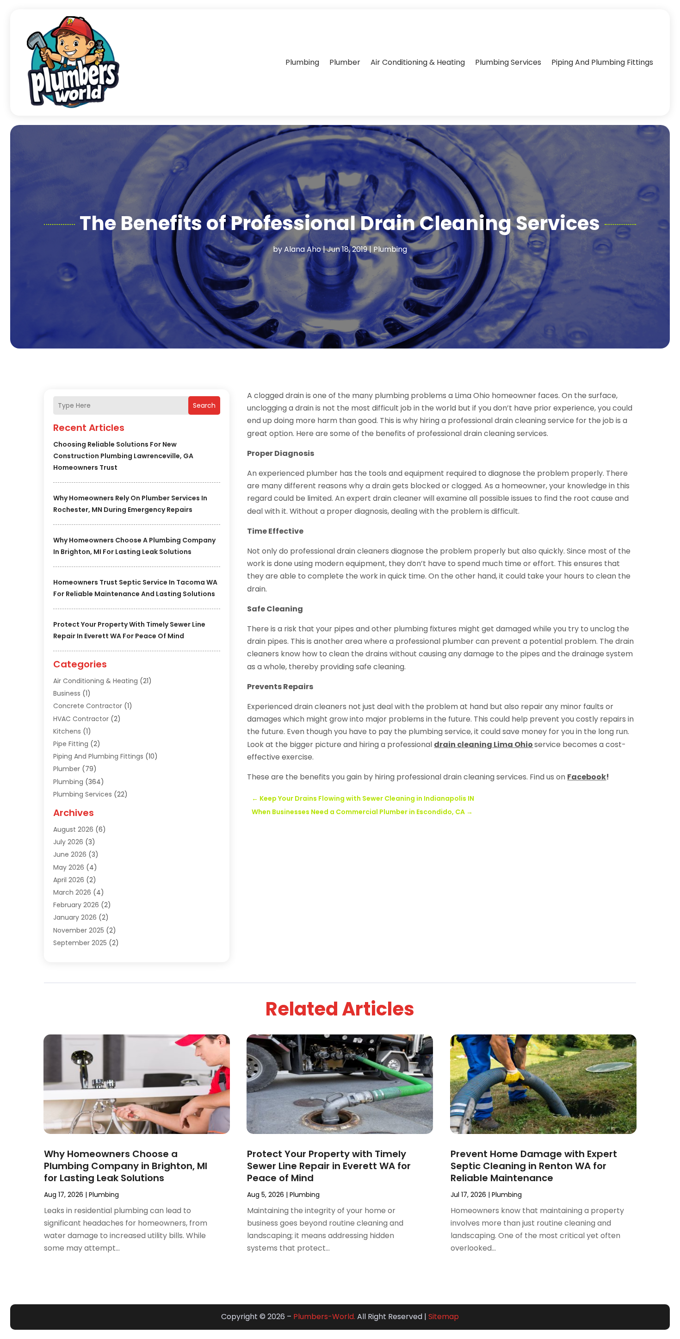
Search (204, 405)
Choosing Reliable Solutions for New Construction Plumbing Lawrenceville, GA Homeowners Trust (123, 456)
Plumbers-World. (324, 1316)
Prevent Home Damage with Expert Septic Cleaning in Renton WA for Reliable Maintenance (534, 1165)
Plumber (344, 62)
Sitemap (443, 1316)
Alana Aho (302, 249)
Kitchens (67, 731)
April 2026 (68, 879)
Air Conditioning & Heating (418, 62)
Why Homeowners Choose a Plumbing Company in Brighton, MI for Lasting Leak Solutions (125, 1165)
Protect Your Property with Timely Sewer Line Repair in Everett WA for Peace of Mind (329, 1165)
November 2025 (78, 930)
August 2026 (73, 829)
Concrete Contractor (87, 705)
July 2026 (68, 842)
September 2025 (80, 942)
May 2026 (68, 867)
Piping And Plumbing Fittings (602, 62)
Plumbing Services (508, 62)
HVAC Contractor (81, 718)
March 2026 (72, 892)
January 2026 (75, 917)
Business (66, 693)
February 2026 (76, 904)
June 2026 (70, 854)
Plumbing (302, 62)
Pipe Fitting (70, 743)
